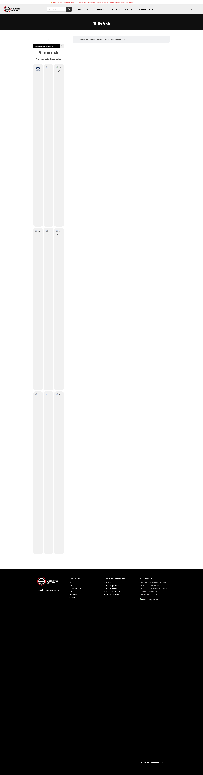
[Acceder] (197, 9)
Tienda (88, 9)
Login (71, 591)
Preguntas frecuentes (111, 594)
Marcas (99, 9)
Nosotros (128, 9)
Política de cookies (110, 589)
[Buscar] (69, 9)
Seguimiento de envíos (145, 9)
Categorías (114, 9)
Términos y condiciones (112, 591)
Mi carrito (72, 597)
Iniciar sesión (73, 594)
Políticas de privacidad (111, 586)
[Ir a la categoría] (62, 46)
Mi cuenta (107, 583)
